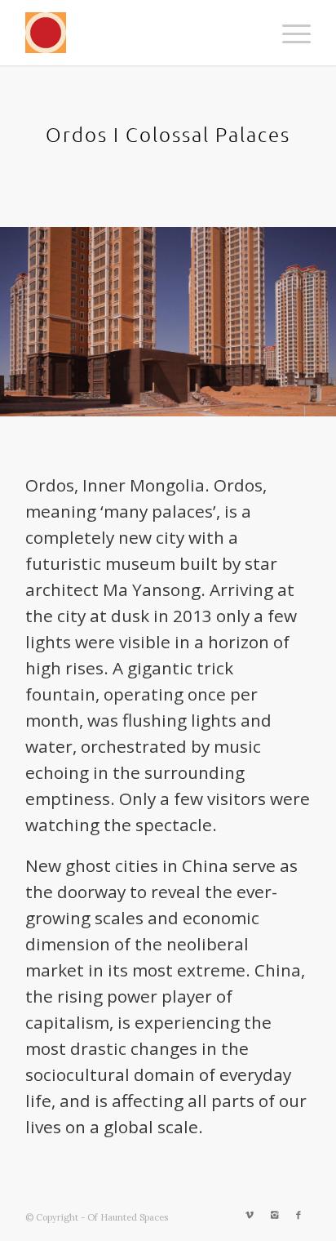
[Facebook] (298, 1215)
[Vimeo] (249, 1215)
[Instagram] (274, 1215)
